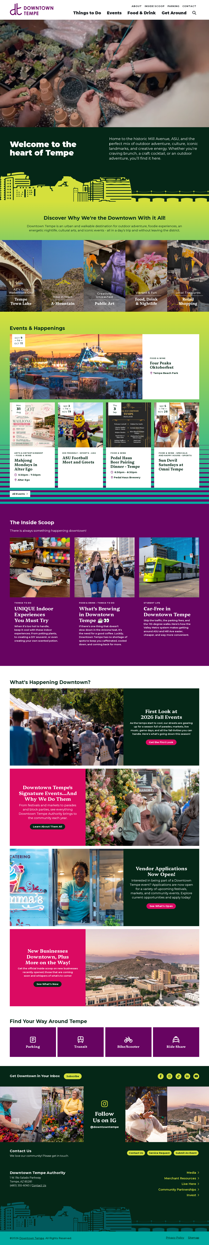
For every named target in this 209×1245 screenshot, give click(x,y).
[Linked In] (187, 1076)
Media (191, 1172)
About (137, 6)
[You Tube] (196, 1076)
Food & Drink (142, 13)
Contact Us (136, 1153)
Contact (189, 6)
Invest (191, 1195)
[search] (194, 13)
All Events (18, 493)
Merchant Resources (180, 1178)
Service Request (159, 1153)
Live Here (189, 1184)
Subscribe (72, 1076)
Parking (173, 6)
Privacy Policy (175, 1237)
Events (114, 13)
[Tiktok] (178, 1076)
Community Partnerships (177, 1189)
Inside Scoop (155, 6)
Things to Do (87, 13)
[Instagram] (169, 1076)
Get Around (174, 13)
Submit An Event (186, 1153)
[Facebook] (161, 1076)
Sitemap (193, 1237)
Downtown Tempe (31, 1238)
